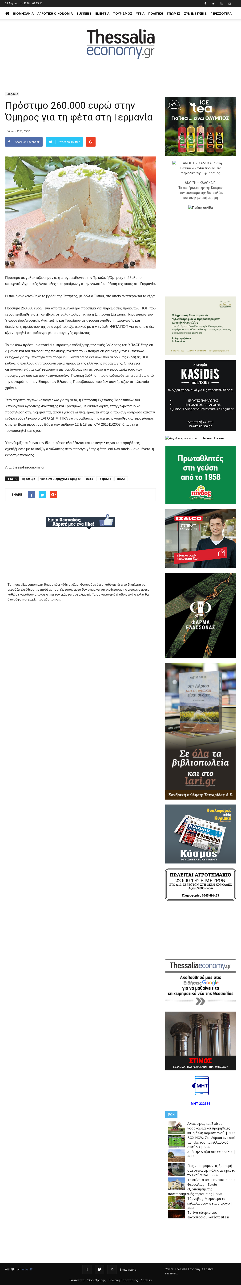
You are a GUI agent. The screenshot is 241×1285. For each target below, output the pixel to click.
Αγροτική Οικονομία (55, 13)
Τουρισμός (122, 13)
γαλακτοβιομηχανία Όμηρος (60, 478)
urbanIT (27, 1269)
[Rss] (112, 1269)
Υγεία (140, 13)
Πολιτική (155, 13)
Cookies (146, 1280)
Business (84, 13)
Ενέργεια (102, 13)
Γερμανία (104, 478)
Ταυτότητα (76, 1280)
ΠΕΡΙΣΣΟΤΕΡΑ (221, 13)
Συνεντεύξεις (195, 13)
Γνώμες (173, 13)
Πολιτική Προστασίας (123, 1280)
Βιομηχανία (23, 13)
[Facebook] (87, 1269)
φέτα (89, 478)
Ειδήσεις (12, 94)
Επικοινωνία (128, 1270)
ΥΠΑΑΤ (121, 478)
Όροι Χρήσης (96, 1280)
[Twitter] (99, 1269)
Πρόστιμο (28, 478)
